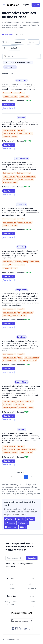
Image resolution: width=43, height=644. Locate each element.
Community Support (10, 179)
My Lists (19, 34)
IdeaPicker (11, 589)
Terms (31, 606)
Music (22, 93)
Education (14, 93)
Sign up (36, 5)
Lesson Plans (24, 96)
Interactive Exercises (10, 96)
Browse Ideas (7, 34)
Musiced (6, 93)
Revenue (32, 42)
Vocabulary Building (10, 360)
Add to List (7, 108)
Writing (25, 262)
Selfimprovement (9, 173)
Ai (19, 312)
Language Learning (9, 133)
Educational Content (10, 182)
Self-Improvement (23, 173)
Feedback (6, 315)
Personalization (27, 312)
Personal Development (25, 401)
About (31, 584)
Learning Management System (13, 265)
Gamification (34, 262)
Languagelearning (9, 130)
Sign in (26, 5)
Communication (19, 404)
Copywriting (7, 262)
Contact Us (32, 589)
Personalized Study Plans (27, 449)
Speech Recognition (25, 133)
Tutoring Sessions (26, 452)
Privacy (32, 601)
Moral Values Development (26, 176)
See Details (8, 104)
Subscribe (32, 558)
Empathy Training (9, 176)
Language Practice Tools (27, 360)
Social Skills (7, 404)
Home (11, 584)
